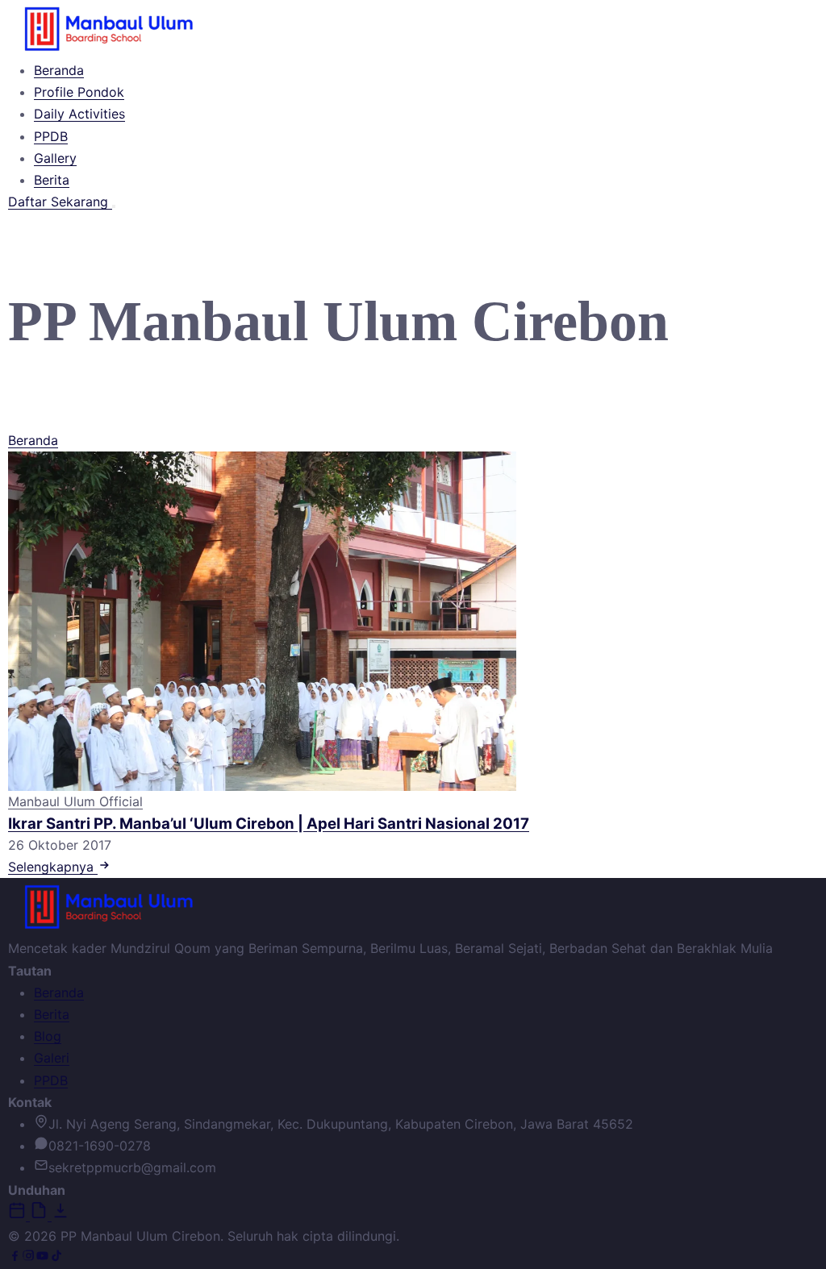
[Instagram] (28, 1258)
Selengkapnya (53, 867)
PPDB (51, 136)
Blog (47, 1036)
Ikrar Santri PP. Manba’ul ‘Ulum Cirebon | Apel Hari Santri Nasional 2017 (268, 823)
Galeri (51, 1058)
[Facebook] (15, 1258)
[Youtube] (42, 1258)
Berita (51, 180)
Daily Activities (79, 114)
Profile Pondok (79, 92)
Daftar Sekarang (60, 201)
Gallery (55, 158)
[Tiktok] (56, 1258)
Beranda (59, 70)
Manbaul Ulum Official (75, 801)
